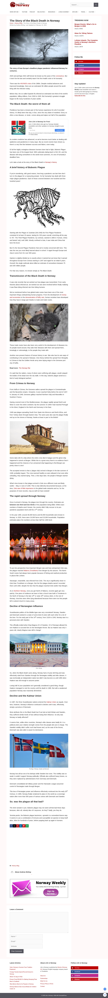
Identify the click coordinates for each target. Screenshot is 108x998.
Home (11, 23)
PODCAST (32, 12)
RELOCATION (41, 12)
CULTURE (91, 12)
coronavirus (60, 76)
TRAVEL (83, 12)
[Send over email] (27, 825)
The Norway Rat (24, 368)
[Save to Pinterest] (17, 825)
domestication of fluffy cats (34, 297)
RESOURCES (51, 12)
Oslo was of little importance (24, 488)
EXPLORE (74, 12)
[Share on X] (14, 825)
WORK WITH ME (14, 12)
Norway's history (51, 162)
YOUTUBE (24, 12)
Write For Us (43, 981)
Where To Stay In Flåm (16, 976)
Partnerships (43, 978)
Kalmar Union (51, 702)
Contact (42, 986)
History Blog (18, 23)
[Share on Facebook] (11, 825)
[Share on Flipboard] (24, 825)
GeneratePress (63, 995)
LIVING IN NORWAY (64, 12)
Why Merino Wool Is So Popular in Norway (22, 984)
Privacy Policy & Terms (46, 983)
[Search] (96, 5)
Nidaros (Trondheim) (31, 570)
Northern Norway (20, 591)
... (31, 874)
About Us (43, 975)
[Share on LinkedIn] (20, 825)
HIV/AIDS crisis (25, 83)
